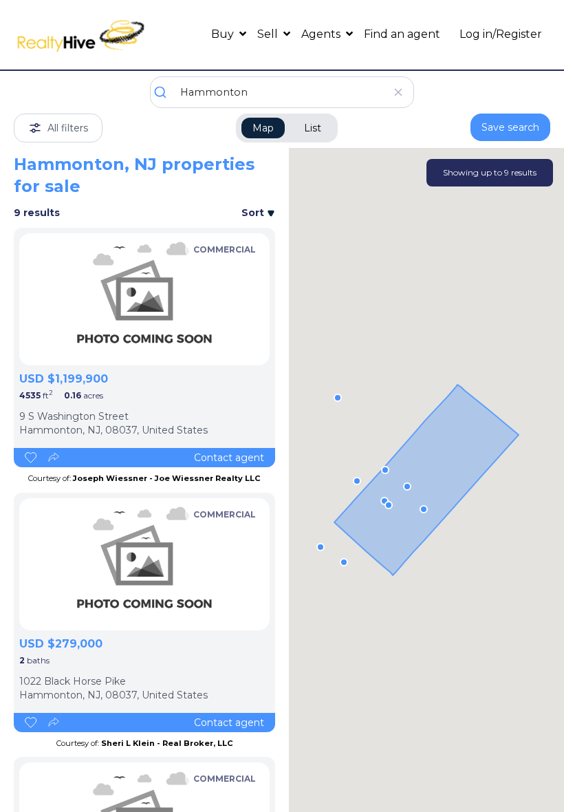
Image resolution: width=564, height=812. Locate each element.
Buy (224, 34)
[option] (144, 299)
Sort (254, 212)
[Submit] (165, 92)
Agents (322, 34)
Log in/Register (500, 34)
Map (263, 128)
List (312, 128)
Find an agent (402, 34)
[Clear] (397, 92)
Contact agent (229, 457)
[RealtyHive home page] (81, 35)
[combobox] (282, 92)
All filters (67, 128)
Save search (510, 127)
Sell (269, 34)
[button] (388, 505)
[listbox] (144, 299)
